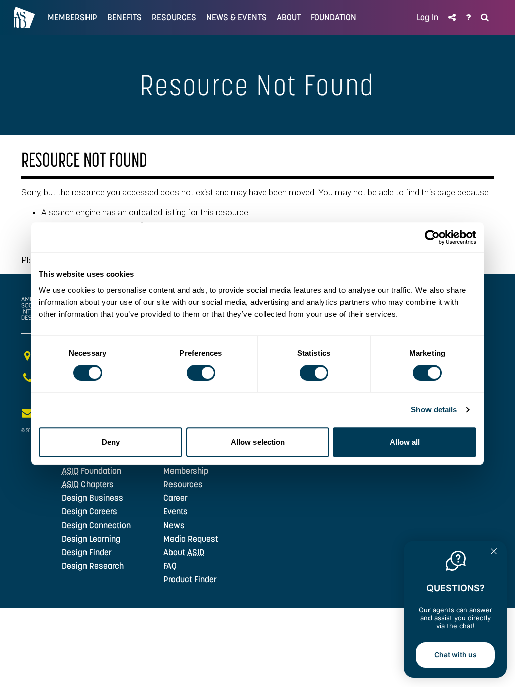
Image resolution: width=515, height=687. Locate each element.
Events (175, 511)
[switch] (201, 373)
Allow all (405, 442)
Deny (111, 442)
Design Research (93, 565)
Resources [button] (174, 17)
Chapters (88, 484)
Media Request (190, 538)
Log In (427, 17)
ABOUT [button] (289, 17)
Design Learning (91, 538)
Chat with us (455, 654)
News (174, 525)
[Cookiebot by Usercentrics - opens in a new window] (432, 237)
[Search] (485, 17)
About (183, 552)
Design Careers (89, 511)
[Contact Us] (468, 17)
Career (175, 497)
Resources (183, 484)
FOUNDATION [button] (333, 17)
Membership (185, 470)
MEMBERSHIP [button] (72, 17)
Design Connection (96, 525)
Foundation (91, 470)
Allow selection (258, 442)
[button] (452, 17)
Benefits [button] (124, 17)
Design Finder (87, 552)
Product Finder (190, 579)
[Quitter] (494, 552)
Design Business (92, 497)
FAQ (170, 565)
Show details (434, 409)
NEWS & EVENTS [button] (236, 17)
